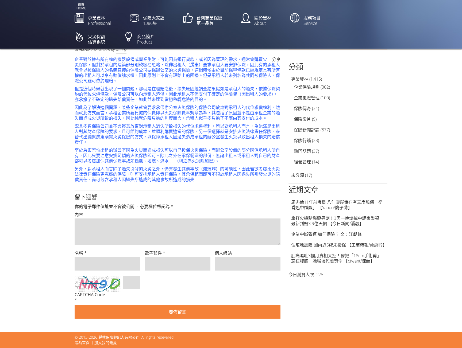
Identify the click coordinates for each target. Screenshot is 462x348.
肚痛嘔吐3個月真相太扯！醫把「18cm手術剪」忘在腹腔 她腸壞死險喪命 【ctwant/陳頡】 (336, 258)
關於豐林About (262, 20)
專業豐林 (299, 79)
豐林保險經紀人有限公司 (119, 337)
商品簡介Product (145, 39)
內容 (79, 214)
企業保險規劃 (306, 87)
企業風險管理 (306, 98)
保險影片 (302, 119)
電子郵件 (155, 253)
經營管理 (302, 162)
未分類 (297, 175)
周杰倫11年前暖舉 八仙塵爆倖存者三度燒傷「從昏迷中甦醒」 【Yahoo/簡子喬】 (337, 204)
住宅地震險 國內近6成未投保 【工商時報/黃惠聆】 (339, 245)
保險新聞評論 (306, 130)
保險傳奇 (302, 108)
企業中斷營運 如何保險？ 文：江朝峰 (326, 234)
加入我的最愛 (105, 342)
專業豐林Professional (99, 20)
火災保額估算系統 (96, 39)
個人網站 (223, 253)
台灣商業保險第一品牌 (209, 20)
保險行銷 (302, 140)
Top (449, 335)
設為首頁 (82, 342)
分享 (276, 59)
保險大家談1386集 (153, 20)
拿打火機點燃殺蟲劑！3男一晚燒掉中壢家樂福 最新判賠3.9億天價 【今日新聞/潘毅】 (337, 220)
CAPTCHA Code (90, 294)
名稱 (81, 253)
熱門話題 (302, 151)
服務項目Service (312, 20)
